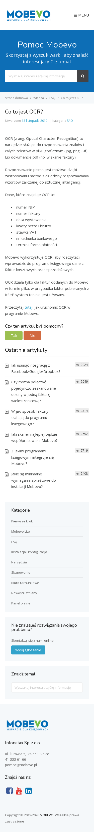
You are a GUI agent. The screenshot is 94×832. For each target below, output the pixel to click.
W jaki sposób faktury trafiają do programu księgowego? (29, 417)
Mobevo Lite (20, 531)
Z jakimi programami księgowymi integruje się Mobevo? (32, 457)
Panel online (20, 603)
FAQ (70, 121)
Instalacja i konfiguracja (29, 552)
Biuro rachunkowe (25, 582)
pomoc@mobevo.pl (21, 764)
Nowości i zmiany (24, 593)
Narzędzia (19, 562)
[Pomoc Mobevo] (28, 20)
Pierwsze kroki (22, 521)
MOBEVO (46, 815)
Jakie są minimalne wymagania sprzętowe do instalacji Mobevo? (33, 480)
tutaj (29, 307)
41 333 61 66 (15, 759)
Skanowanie (20, 572)
